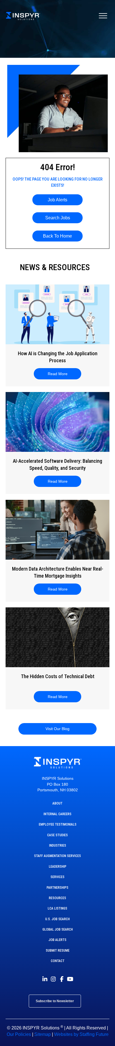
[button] (57, 199)
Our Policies (19, 1034)
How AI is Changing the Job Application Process (57, 356)
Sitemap (42, 1034)
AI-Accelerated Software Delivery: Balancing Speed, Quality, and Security (57, 464)
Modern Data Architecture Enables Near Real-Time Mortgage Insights (57, 572)
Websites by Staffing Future (81, 1034)
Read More (61, 374)
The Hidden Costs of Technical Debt (57, 676)
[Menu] (103, 16)
